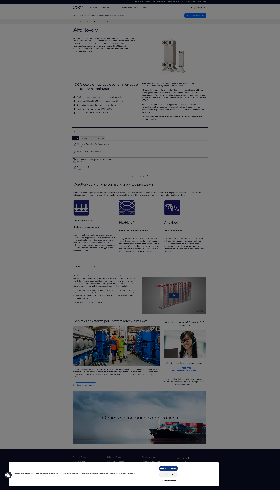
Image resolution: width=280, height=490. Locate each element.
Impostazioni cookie (168, 480)
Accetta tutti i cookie (168, 468)
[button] (8, 475)
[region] (114, 474)
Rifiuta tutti (168, 474)
